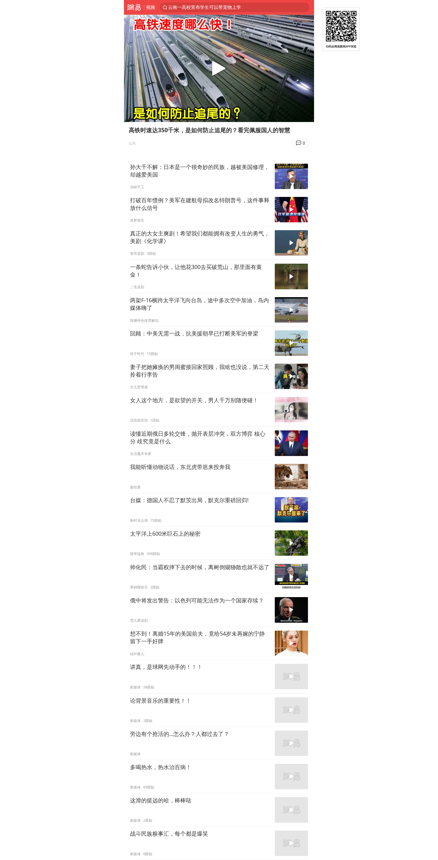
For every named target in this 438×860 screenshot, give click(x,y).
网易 (134, 7)
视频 (150, 7)
